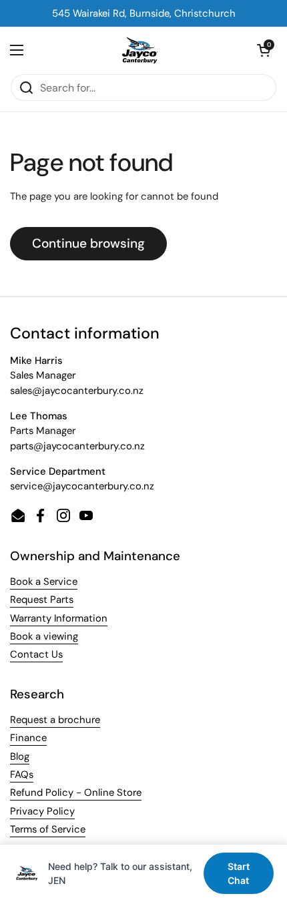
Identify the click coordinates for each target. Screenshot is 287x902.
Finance (28, 737)
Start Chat (239, 873)
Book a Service (43, 581)
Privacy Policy (42, 811)
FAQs (21, 774)
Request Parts (41, 599)
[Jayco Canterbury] (140, 50)
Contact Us (36, 654)
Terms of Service (47, 829)
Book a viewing (44, 636)
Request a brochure (55, 719)
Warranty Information (58, 618)
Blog (19, 756)
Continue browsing (88, 243)
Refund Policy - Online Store (75, 792)
